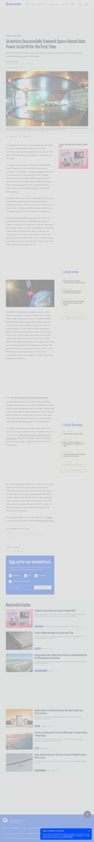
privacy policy (68, 835)
